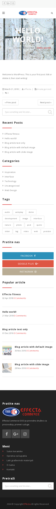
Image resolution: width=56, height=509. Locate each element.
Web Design (11, 190)
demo (31, 212)
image (25, 218)
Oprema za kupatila (17, 455)
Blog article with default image (20, 147)
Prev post (10, 102)
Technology (10, 181)
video (26, 231)
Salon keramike (15, 451)
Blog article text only (15, 142)
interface (37, 218)
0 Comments (20, 298)
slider (7, 231)
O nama (11, 465)
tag (16, 231)
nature (8, 225)
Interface (9, 176)
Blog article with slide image (19, 152)
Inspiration (10, 172)
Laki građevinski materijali (20, 460)
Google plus (26, 263)
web (36, 231)
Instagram (27, 271)
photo (19, 225)
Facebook (27, 255)
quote (39, 225)
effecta (27, 89)
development (11, 218)
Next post (45, 102)
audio (7, 212)
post (29, 225)
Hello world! (11, 138)
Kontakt (11, 469)
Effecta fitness (12, 133)
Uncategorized (25, 48)
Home (9, 48)
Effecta (27, 504)
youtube (47, 231)
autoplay (19, 212)
